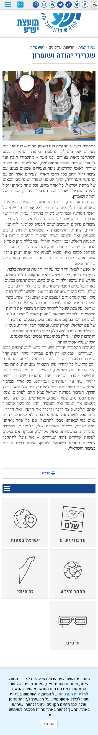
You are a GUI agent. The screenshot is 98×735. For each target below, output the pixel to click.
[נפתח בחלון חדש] (85, 4)
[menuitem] (72, 522)
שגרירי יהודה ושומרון (63, 56)
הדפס (46, 473)
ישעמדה (37, 47)
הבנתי (49, 724)
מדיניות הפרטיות (72, 694)
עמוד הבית (86, 47)
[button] (7, 4)
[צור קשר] (20, 4)
